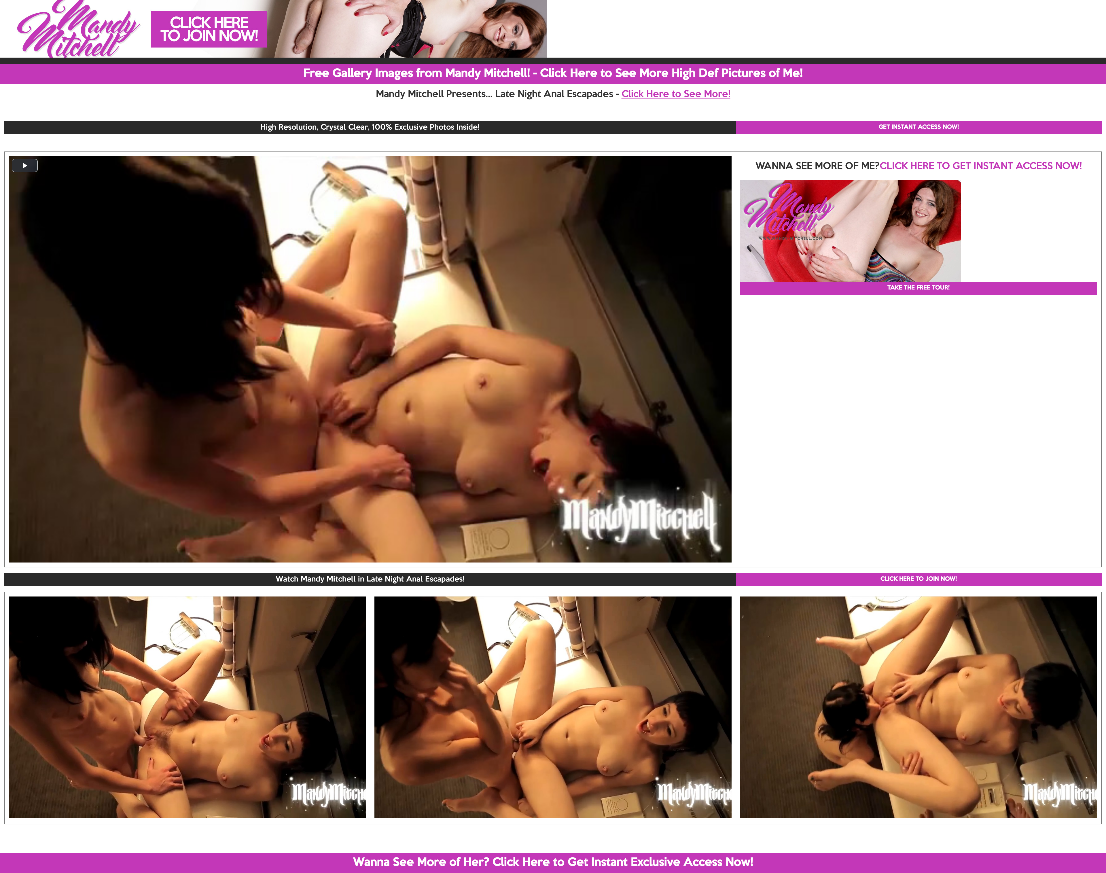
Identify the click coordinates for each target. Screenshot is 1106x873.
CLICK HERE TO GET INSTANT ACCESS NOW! (981, 166)
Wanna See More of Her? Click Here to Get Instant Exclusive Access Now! (553, 862)
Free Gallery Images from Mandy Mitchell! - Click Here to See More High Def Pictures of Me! (553, 74)
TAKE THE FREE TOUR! (918, 288)
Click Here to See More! (676, 94)
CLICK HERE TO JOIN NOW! (918, 579)
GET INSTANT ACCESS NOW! (919, 127)
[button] (25, 165)
